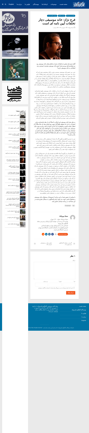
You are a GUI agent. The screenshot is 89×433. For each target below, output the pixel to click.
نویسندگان (36, 4)
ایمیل (59, 281)
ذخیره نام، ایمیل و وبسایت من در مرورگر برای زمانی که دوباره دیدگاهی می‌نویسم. (55, 287)
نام (74, 281)
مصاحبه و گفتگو (61, 15)
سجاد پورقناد (70, 27)
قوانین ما (27, 4)
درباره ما (19, 4)
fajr (73, 205)
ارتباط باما (45, 4)
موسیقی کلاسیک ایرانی (52, 15)
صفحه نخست (63, 4)
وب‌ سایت (45, 281)
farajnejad (68, 205)
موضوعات (54, 4)
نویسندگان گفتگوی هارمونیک (79, 309)
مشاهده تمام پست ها (63, 234)
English (11, 4)
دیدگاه (74, 260)
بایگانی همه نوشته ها (70, 15)
